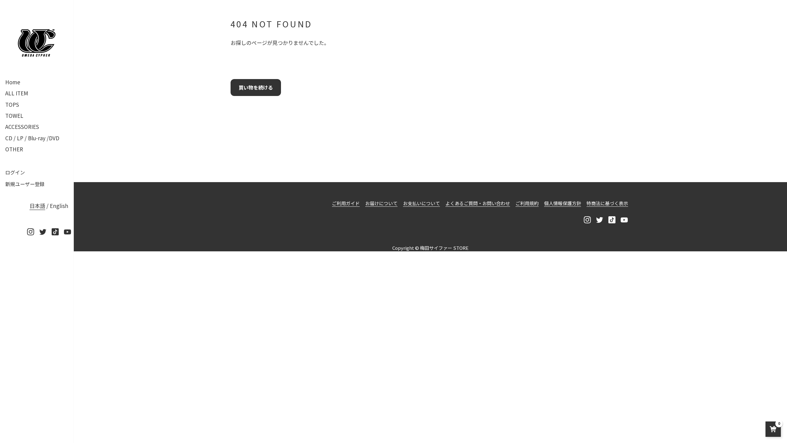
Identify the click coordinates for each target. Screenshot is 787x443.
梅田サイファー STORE (444, 248)
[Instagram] (30, 231)
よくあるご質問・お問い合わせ (477, 203)
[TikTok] (55, 231)
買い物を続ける (256, 87)
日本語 (37, 206)
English (59, 206)
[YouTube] (67, 231)
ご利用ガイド (346, 203)
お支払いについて (421, 203)
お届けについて (381, 203)
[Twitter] (43, 231)
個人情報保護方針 (562, 203)
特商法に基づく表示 (607, 203)
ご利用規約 (527, 203)
